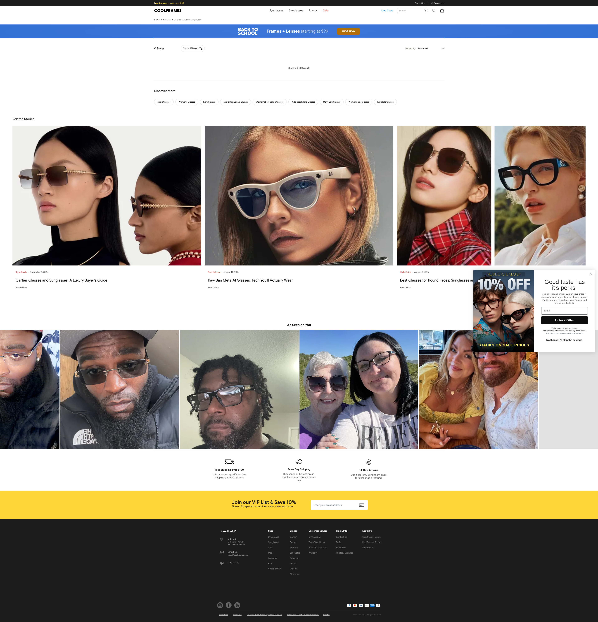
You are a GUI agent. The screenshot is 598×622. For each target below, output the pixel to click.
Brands (313, 10)
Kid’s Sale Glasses (385, 102)
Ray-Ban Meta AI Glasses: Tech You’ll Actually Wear (250, 280)
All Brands (294, 574)
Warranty (313, 552)
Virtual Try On (274, 568)
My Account (436, 3)
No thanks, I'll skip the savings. (564, 340)
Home (157, 20)
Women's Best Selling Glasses (269, 102)
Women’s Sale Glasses (359, 102)
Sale (325, 10)
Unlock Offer (564, 320)
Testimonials (368, 547)
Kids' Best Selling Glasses (303, 102)
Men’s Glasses (163, 102)
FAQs (338, 542)
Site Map (326, 615)
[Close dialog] (591, 273)
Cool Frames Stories (372, 542)
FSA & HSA (341, 547)
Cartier (293, 536)
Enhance (294, 558)
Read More (21, 287)
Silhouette (295, 552)
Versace (294, 547)
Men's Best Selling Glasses (235, 102)
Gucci (293, 563)
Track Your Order (317, 542)
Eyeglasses (276, 10)
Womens (272, 558)
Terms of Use (223, 615)
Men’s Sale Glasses (331, 102)
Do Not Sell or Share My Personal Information (303, 615)
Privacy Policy (237, 615)
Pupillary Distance (344, 552)
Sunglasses (296, 10)
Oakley (293, 568)
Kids (270, 563)
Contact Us (420, 3)
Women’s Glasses (187, 102)
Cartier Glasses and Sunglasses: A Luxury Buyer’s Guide (61, 280)
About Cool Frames (371, 536)
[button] (175, 389)
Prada (292, 542)
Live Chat (387, 10)
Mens (271, 552)
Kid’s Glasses (209, 102)
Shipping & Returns (318, 547)
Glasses (167, 20)
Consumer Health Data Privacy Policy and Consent (264, 615)
